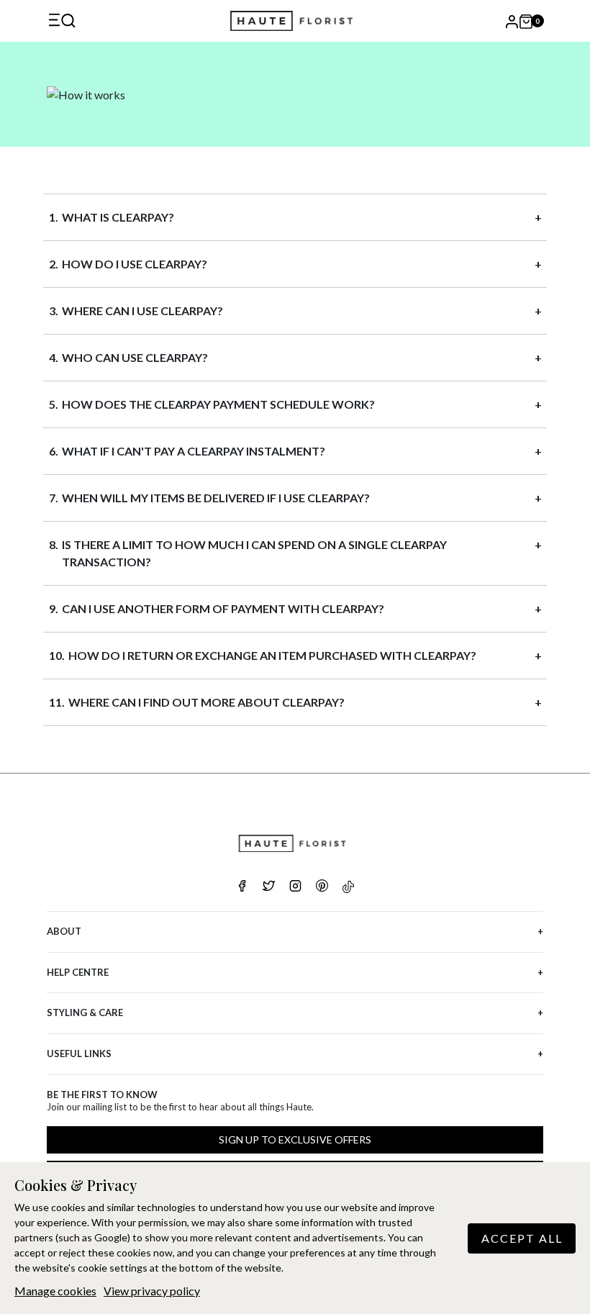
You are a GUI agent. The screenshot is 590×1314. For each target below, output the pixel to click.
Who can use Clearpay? (135, 357)
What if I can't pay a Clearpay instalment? (193, 451)
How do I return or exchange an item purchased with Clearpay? (272, 655)
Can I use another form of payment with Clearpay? (223, 608)
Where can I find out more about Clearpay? (206, 702)
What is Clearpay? (118, 217)
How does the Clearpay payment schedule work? (218, 404)
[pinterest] (322, 887)
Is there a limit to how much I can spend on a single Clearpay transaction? (254, 553)
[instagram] (295, 887)
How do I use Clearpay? (134, 264)
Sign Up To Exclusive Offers (295, 1139)
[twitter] (269, 887)
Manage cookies (55, 1290)
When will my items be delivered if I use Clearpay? (216, 497)
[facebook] (242, 887)
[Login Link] (511, 21)
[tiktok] (348, 887)
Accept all (522, 1238)
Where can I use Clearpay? (142, 310)
